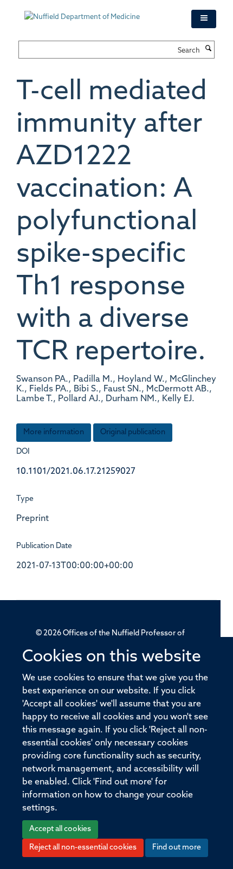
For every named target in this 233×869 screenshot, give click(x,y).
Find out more (176, 848)
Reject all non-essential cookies (83, 848)
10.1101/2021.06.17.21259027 (75, 471)
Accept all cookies (60, 829)
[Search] (209, 49)
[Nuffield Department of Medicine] (99, 12)
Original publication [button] (132, 432)
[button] (203, 19)
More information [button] (53, 432)
